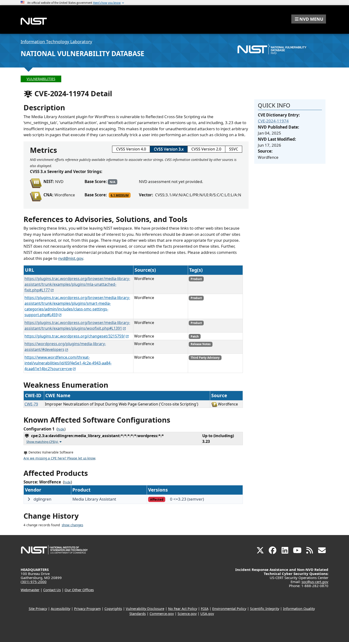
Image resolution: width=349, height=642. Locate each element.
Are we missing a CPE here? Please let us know (59, 458)
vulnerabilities (41, 79)
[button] (308, 19)
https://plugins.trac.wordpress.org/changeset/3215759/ (74, 336)
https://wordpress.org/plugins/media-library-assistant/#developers (65, 346)
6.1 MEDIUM (120, 195)
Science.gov (187, 613)
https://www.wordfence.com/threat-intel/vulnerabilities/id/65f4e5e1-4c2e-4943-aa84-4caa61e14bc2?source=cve (68, 363)
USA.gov (207, 613)
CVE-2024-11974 (273, 121)
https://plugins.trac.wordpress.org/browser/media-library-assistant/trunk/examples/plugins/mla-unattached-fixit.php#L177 (77, 284)
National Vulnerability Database (82, 53)
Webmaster (30, 589)
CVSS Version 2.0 (206, 149)
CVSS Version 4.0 (131, 149)
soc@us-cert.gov (315, 581)
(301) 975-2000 (34, 581)
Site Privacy (38, 608)
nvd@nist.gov (70, 258)
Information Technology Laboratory (56, 41)
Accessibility (60, 608)
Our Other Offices (79, 589)
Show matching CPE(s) (42, 441)
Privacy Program (87, 608)
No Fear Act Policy (182, 608)
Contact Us (52, 589)
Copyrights (113, 608)
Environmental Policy (229, 608)
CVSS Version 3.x (169, 149)
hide (61, 429)
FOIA (204, 608)
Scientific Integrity (264, 608)
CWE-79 (31, 404)
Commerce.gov (162, 613)
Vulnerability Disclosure (145, 608)
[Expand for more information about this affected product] (29, 499)
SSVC (233, 149)
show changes (72, 525)
